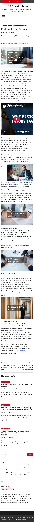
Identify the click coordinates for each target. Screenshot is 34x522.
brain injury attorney (16, 101)
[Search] (31, 16)
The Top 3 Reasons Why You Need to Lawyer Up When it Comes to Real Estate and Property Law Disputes (16, 433)
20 (16, 472)
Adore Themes (22, 519)
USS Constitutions (17, 6)
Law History (25, 36)
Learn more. (22, 351)
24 (2, 474)
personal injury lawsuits (16, 182)
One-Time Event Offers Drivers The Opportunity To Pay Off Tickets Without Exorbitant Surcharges (16, 408)
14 (20, 470)
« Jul (2, 481)
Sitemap (29, 517)
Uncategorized (12, 354)
